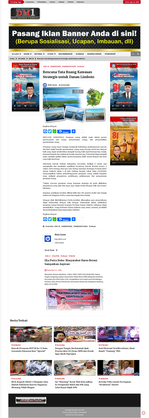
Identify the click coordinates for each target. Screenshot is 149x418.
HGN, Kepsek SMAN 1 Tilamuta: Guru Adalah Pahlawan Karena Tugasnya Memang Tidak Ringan (29, 385)
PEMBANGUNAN (69, 66)
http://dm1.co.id (60, 239)
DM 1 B (46, 66)
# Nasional (80, 2)
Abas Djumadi (78, 415)
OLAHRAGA (80, 54)
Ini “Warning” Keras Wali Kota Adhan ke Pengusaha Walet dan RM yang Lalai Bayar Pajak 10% (74, 385)
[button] (133, 54)
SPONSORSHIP (110, 54)
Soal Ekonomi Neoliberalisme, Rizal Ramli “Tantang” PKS (117, 349)
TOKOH (72, 256)
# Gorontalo (30, 2)
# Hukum (61, 2)
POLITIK (55, 256)
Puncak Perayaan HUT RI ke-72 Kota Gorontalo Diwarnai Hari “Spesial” (29, 349)
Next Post (49, 250)
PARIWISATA (55, 66)
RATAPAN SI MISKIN (94, 54)
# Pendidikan (41, 2)
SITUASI (50, 54)
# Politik (70, 2)
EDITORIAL (38, 54)
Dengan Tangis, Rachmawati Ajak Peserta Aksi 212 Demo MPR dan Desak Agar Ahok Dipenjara (74, 351)
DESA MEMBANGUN (65, 54)
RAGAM (26, 54)
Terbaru (80, 66)
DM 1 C (48, 256)
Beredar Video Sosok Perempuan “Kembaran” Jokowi (115, 383)
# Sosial (52, 2)
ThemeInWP (83, 412)
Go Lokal (15, 54)
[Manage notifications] (143, 413)
